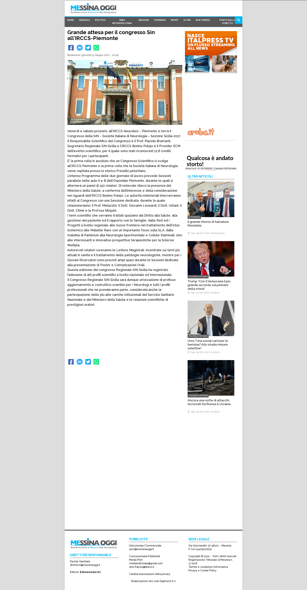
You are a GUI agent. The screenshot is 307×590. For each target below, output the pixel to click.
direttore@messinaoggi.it (85, 565)
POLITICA (100, 20)
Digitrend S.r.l (168, 581)
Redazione (73, 55)
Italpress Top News (198, 277)
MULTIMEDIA (203, 20)
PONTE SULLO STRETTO (227, 22)
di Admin (214, 292)
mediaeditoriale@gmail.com (146, 563)
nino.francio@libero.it (141, 566)
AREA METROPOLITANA (122, 22)
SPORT (174, 20)
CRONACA (84, 20)
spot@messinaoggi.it (141, 549)
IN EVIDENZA (194, 217)
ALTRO (187, 20)
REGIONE (144, 20)
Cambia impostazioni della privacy (149, 574)
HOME (70, 20)
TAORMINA (160, 20)
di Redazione (217, 233)
